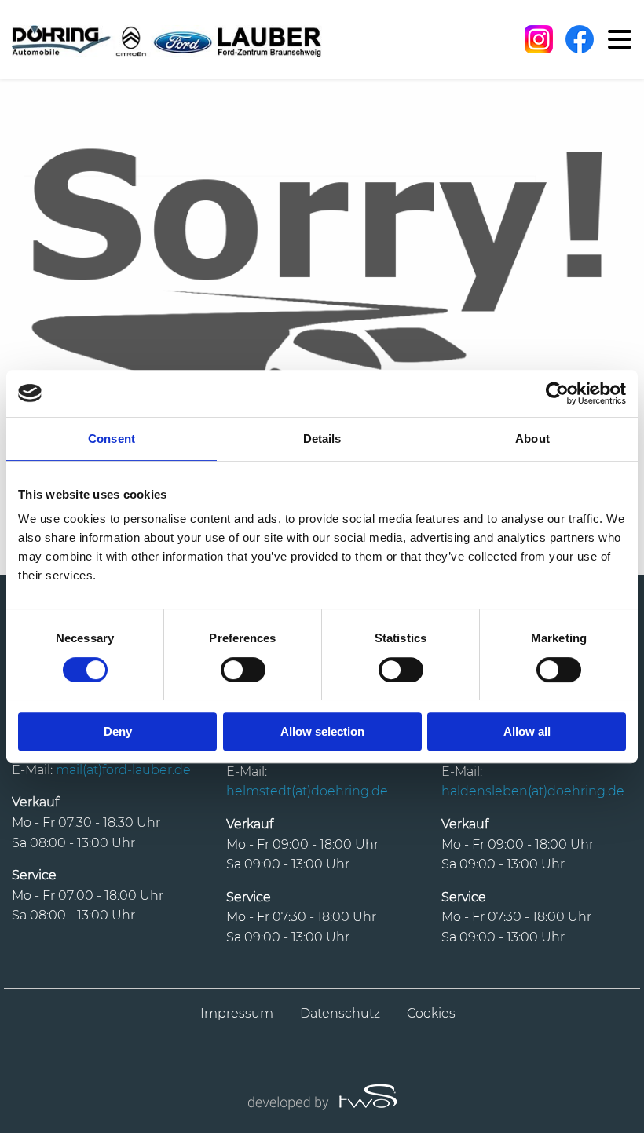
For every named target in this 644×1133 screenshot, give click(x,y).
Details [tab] (322, 438)
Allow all (527, 731)
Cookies (431, 1013)
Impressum (236, 1013)
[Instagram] (539, 39)
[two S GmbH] (322, 1094)
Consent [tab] (111, 438)
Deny (118, 731)
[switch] (243, 669)
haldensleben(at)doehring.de (532, 791)
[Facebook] (579, 39)
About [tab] (532, 438)
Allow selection (322, 731)
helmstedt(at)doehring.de (307, 791)
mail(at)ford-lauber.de (123, 769)
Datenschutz (340, 1013)
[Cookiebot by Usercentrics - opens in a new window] (557, 393)
